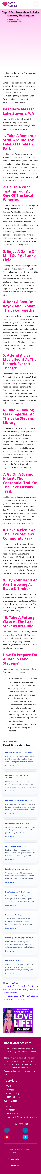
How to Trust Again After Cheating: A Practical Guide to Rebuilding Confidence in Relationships (20, 989)
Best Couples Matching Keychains (18, 823)
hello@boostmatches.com (24, 1117)
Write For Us (12, 1113)
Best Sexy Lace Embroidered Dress (18, 752)
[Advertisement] (20, 43)
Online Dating (12, 983)
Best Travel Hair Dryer (14, 915)
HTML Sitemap (13, 1097)
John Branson (17, 19)
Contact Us (11, 1109)
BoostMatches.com (17, 1043)
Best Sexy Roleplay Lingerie (16, 846)
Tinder (9, 1086)
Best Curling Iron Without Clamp (17, 892)
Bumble (10, 1089)
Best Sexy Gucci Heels (13, 960)
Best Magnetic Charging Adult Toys (19, 938)
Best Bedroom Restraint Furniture (18, 800)
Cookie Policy (13, 1165)
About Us (10, 1106)
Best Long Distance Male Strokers (18, 869)
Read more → (10, 766)
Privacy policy (14, 1159)
